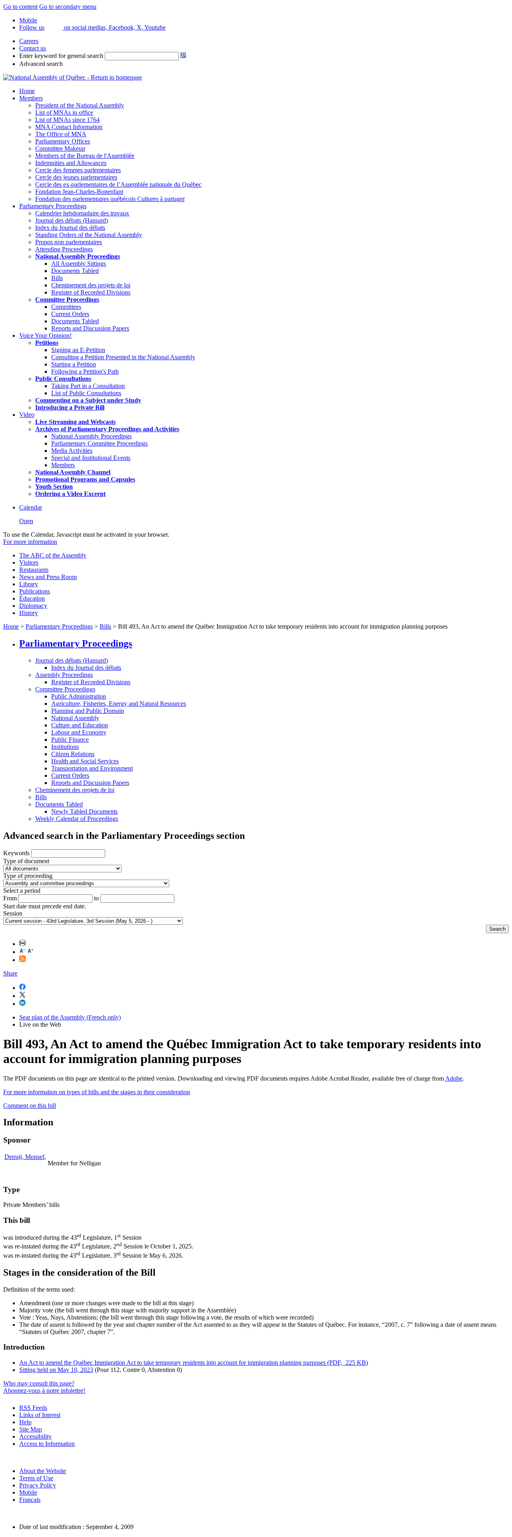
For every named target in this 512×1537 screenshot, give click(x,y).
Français (29, 1499)
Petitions (46, 342)
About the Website (42, 1470)
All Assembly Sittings (78, 263)
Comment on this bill (29, 1105)
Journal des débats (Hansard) (71, 220)
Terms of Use (36, 1478)
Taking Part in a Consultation (88, 385)
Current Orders (70, 314)
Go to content (20, 6)
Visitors (28, 562)
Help (25, 1422)
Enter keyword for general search (61, 55)
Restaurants (33, 569)
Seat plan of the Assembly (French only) (70, 1017)
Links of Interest (39, 1415)
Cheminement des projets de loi (90, 285)
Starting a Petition (73, 364)
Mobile (28, 1492)
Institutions (65, 746)
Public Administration (78, 696)
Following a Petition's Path (85, 371)
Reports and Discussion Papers (90, 328)
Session (12, 913)
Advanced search (41, 63)
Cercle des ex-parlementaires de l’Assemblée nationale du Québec (118, 184)
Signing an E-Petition (78, 349)
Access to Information (47, 1443)
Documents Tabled (75, 270)
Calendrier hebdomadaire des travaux (82, 213)
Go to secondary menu (67, 6)
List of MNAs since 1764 (67, 119)
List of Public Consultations (86, 393)
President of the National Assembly (79, 105)
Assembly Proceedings (64, 674)
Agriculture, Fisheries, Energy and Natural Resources (118, 703)
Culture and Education (79, 725)
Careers (28, 41)
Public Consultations (63, 378)
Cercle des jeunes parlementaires (76, 177)
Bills (57, 278)
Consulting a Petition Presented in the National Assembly (123, 357)
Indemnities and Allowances (70, 162)
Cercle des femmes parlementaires (78, 170)
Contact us (32, 48)
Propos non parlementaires (68, 242)
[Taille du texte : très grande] (30, 951)
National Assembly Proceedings (91, 436)
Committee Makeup (60, 148)
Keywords (16, 853)
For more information (30, 541)
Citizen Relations (72, 754)
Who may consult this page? (38, 1383)
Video (26, 414)
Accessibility (35, 1436)
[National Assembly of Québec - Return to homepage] (72, 77)
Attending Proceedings (64, 249)
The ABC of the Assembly (52, 555)
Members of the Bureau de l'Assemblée (84, 155)
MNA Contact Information (68, 126)
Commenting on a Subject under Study (88, 400)
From (10, 898)
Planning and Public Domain (87, 710)
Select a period (21, 890)
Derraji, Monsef (24, 1156)
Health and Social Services (85, 761)
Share (10, 973)
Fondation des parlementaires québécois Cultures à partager (110, 198)
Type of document (26, 861)
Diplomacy (33, 605)
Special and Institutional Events (90, 457)
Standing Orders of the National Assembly (88, 234)
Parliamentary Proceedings (52, 206)
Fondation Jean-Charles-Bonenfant (79, 191)
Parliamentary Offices (62, 141)
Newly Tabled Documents (84, 811)
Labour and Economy (78, 732)
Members (31, 98)
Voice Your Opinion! (45, 335)
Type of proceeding (27, 875)
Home (27, 91)
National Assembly (75, 718)
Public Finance (70, 739)
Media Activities (71, 450)
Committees (66, 306)
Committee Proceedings (67, 299)
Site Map (30, 1429)
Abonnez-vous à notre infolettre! (44, 1390)
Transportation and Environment (92, 768)
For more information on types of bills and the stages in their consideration (96, 1092)
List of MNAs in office (64, 112)
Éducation (32, 598)
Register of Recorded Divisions (90, 292)
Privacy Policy (37, 1485)
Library (28, 584)
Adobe (453, 1078)
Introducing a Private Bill (69, 407)
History (28, 612)
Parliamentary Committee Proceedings (99, 443)
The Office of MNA (60, 134)
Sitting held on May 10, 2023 (56, 1369)
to (96, 898)
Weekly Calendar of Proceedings (76, 818)
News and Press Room (48, 576)
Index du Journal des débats (70, 227)
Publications (34, 591)
